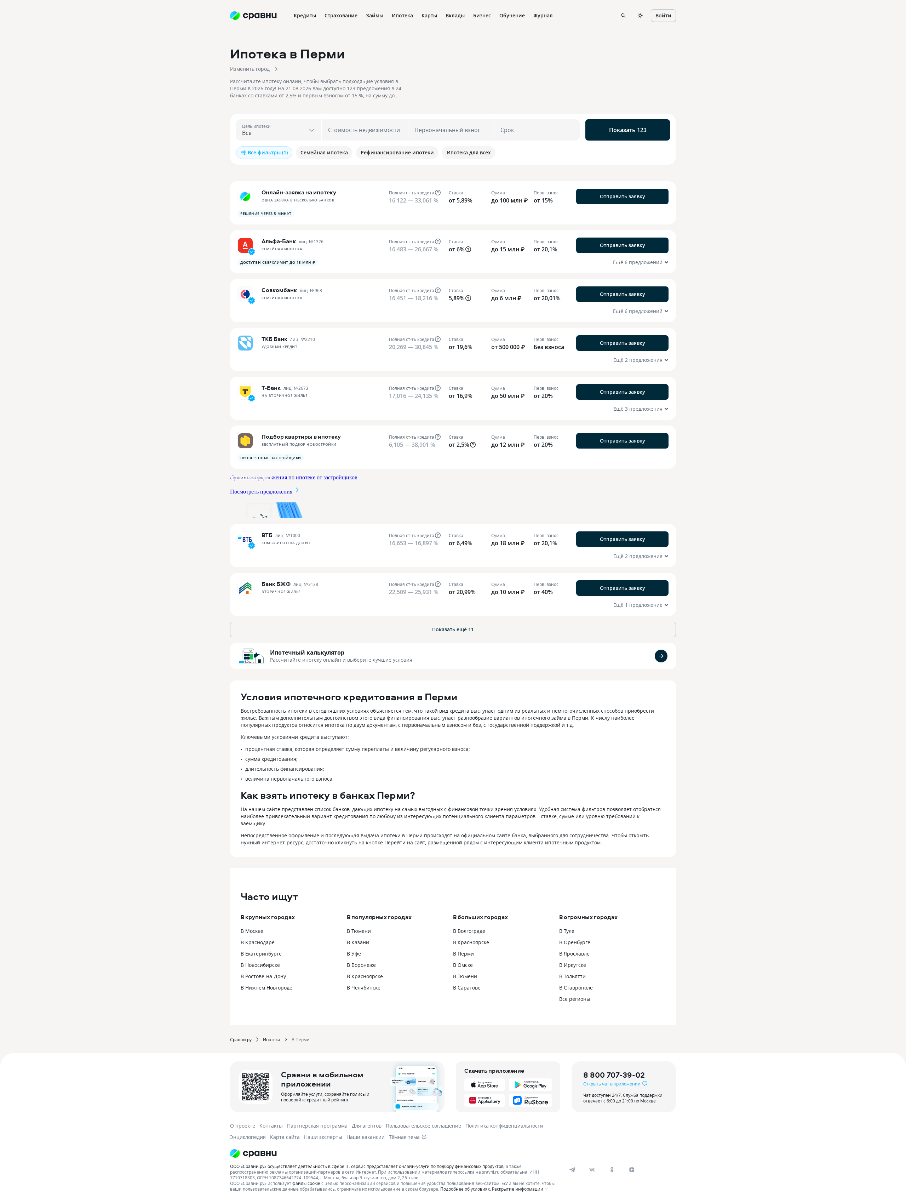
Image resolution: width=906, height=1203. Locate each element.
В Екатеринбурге (261, 953)
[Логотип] (393, 1153)
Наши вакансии (365, 1137)
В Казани (358, 942)
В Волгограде (469, 931)
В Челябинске (363, 987)
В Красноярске (365, 976)
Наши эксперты (323, 1137)
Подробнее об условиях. (465, 1189)
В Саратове (467, 987)
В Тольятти (572, 976)
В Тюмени (359, 931)
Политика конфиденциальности (504, 1125)
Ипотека (271, 1039)
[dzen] (631, 1169)
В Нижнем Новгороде (266, 987)
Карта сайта (285, 1137)
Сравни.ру (241, 1039)
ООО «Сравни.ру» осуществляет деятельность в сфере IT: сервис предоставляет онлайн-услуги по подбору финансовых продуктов (367, 1166)
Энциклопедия (248, 1137)
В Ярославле (574, 953)
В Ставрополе (576, 987)
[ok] (611, 1169)
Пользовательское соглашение (423, 1125)
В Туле (566, 931)
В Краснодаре (258, 942)
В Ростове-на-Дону (263, 976)
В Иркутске (572, 965)
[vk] (592, 1169)
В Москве (252, 931)
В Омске (463, 965)
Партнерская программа (317, 1125)
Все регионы (574, 999)
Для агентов (367, 1125)
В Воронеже (361, 965)
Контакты (271, 1125)
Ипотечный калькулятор (307, 652)
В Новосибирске (260, 965)
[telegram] (572, 1169)
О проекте (242, 1125)
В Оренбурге (574, 942)
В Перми (463, 953)
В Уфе (354, 953)
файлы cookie (306, 1183)
